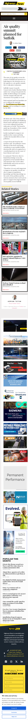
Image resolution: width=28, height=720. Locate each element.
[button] (8, 47)
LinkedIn (14, 308)
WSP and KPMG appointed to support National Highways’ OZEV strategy (14, 258)
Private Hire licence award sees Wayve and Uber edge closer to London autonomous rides (13, 566)
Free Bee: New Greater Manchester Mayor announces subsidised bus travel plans (14, 611)
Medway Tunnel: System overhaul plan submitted (14, 284)
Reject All (14, 716)
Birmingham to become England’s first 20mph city (14, 232)
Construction (11, 71)
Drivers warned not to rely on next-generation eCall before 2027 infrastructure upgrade (14, 595)
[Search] (25, 14)
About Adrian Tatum (14, 303)
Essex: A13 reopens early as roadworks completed (11, 588)
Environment (18, 71)
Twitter (21, 306)
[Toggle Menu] (14, 18)
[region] (14, 706)
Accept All (14, 708)
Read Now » (6, 213)
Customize (14, 712)
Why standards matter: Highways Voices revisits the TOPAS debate (14, 207)
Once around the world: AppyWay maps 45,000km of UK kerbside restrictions (14, 603)
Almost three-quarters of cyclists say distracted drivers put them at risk (14, 573)
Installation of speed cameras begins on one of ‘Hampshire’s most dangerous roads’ (14, 618)
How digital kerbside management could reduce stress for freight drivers (14, 581)
